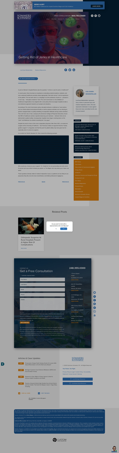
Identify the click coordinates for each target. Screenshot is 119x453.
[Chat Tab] (59, 226)
